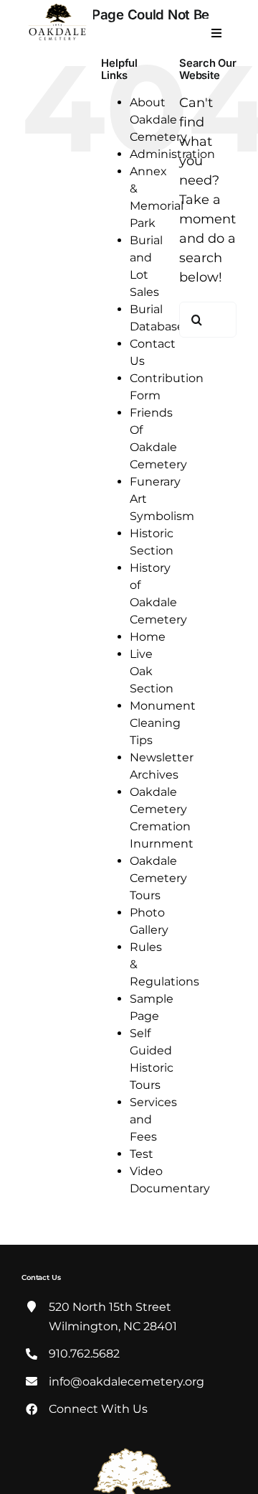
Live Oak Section (151, 671)
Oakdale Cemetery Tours (158, 878)
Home (148, 637)
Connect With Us (98, 1409)
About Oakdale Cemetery (158, 120)
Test (141, 1154)
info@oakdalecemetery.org (126, 1381)
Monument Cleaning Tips (163, 723)
